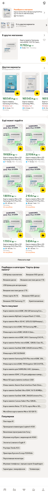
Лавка (14, 490)
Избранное (24, 490)
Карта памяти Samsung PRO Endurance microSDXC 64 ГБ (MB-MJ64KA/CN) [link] (29, 103)
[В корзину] (43, 59)
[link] (12, 275)
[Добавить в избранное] (44, 40)
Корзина (33, 490)
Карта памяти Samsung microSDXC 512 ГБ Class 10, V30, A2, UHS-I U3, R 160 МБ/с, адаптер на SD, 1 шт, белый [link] (30, 41)
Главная (5, 490)
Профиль (43, 490)
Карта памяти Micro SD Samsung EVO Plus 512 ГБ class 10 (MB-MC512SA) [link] (12, 159)
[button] (3, 3)
